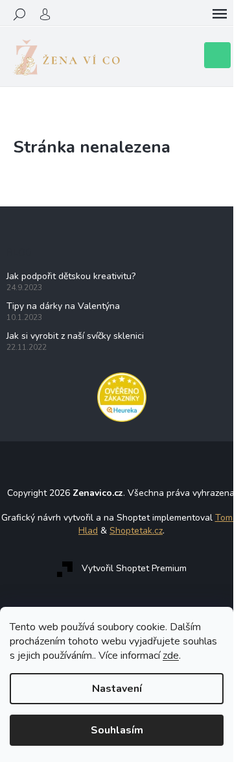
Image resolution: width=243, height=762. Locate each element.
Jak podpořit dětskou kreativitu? (70, 276)
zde (171, 655)
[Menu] (220, 14)
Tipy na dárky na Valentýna (63, 306)
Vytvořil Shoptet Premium (134, 568)
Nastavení (117, 689)
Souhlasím (117, 730)
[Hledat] (19, 14)
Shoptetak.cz (136, 530)
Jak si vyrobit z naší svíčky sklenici (75, 336)
